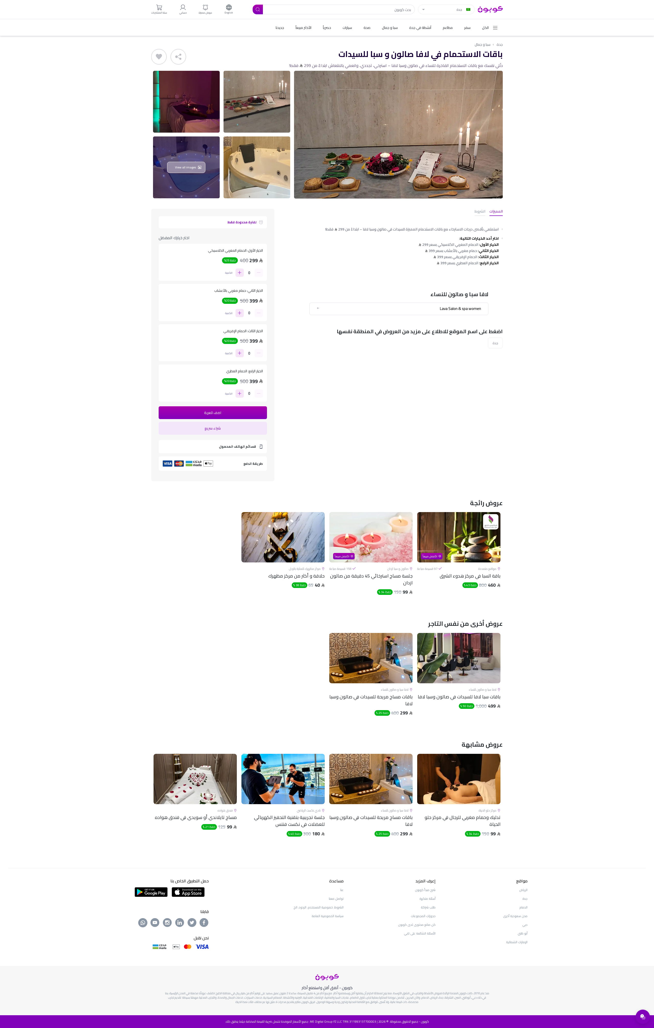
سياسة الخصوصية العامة (328, 916)
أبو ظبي (523, 933)
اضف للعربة (212, 412)
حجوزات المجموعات (423, 916)
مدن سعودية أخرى (515, 916)
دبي (525, 925)
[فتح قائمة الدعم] (643, 1017)
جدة (500, 44)
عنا (342, 890)
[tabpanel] (459, 558)
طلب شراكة (428, 907)
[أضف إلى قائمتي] (159, 56)
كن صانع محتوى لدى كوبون (417, 925)
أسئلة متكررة (427, 899)
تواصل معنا (336, 899)
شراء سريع (213, 428)
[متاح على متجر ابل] (188, 891)
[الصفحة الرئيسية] (490, 9)
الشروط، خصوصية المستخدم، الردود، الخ (319, 907)
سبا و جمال (483, 44)
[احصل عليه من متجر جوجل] (151, 891)
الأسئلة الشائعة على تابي (420, 933)
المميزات (496, 212)
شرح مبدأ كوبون (425, 890)
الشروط (480, 212)
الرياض (523, 890)
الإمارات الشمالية (517, 942)
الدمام (523, 907)
